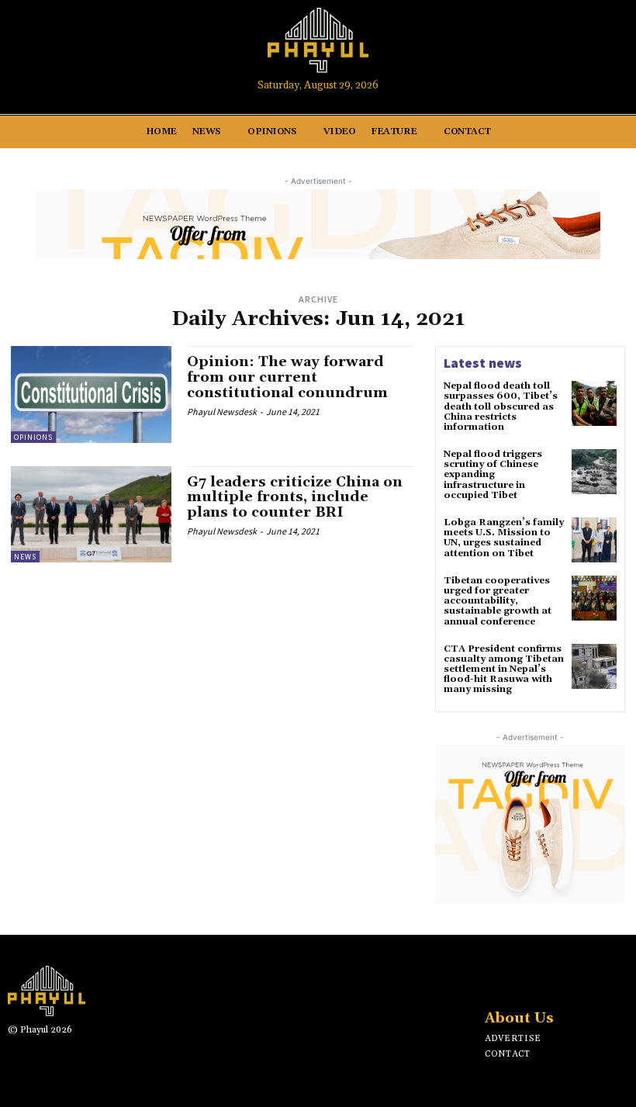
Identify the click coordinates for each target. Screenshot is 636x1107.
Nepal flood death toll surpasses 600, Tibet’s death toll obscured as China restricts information (501, 406)
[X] (542, 978)
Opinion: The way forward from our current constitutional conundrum (287, 377)
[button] (609, 48)
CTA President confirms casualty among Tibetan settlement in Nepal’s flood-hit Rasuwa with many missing (504, 669)
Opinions (33, 437)
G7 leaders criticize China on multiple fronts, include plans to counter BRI (295, 497)
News (25, 557)
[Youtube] (576, 47)
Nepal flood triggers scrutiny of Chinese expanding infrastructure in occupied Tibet (493, 474)
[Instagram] (547, 47)
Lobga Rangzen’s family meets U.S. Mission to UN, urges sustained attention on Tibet (504, 538)
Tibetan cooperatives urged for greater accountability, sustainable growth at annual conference (497, 601)
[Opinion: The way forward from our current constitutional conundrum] (91, 394)
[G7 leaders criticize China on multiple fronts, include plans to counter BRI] (91, 514)
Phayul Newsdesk (222, 411)
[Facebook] (518, 47)
